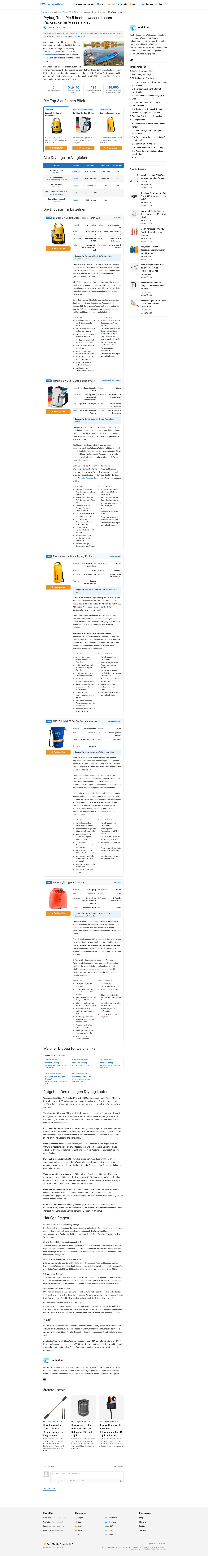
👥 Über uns (147, 4)
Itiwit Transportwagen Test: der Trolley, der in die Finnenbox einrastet (152, 268)
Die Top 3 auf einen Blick (141, 71)
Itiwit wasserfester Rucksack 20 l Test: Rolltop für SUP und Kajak (81, 1430)
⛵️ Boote (78, 1522)
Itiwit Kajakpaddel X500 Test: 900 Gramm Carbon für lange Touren (53, 1430)
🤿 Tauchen (109, 1535)
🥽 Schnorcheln (111, 1518)
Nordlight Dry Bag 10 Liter (83, 113)
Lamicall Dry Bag (56, 170)
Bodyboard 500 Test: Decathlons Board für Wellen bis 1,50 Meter (153, 250)
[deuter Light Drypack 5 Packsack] (58, 898)
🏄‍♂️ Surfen (109, 1530)
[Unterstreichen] (58, 1480)
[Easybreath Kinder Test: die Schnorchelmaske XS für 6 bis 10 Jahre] (134, 214)
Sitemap (142, 1530)
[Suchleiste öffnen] (166, 4)
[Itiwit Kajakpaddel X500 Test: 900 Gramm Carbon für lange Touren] (55, 1418)
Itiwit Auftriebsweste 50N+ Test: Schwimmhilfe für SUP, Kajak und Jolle (111, 1430)
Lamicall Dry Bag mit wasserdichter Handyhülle (76, 218)
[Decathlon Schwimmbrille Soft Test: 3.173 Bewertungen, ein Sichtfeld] (134, 196)
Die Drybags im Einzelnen (142, 78)
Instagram (47, 1526)
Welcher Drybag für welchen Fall (145, 112)
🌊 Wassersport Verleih (83, 4)
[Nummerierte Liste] (64, 1480)
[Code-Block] (73, 1480)
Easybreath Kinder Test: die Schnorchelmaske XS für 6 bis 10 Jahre (153, 214)
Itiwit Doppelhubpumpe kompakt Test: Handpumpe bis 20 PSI (152, 285)
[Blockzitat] (70, 1480)
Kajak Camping (87, 478)
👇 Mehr (133, 4)
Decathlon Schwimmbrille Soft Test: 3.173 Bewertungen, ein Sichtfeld (154, 196)
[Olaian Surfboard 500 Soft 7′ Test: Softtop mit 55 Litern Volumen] (134, 232)
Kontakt (142, 1526)
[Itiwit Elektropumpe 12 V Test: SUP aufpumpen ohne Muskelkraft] (134, 304)
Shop (141, 1518)
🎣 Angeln (122, 4)
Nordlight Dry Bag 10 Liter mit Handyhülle (74, 380)
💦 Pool (78, 1535)
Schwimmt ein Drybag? (144, 144)
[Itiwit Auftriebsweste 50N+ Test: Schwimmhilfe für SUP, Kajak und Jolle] (111, 1418)
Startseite (47, 12)
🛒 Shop (158, 4)
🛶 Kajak (111, 4)
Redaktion (57, 1360)
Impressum (151, 1544)
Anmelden (119, 1466)
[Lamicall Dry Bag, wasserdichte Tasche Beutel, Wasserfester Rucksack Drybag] (56, 126)
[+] (83, 1480)
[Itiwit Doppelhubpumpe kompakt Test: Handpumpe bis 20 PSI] (134, 286)
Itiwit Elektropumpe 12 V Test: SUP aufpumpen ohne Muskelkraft (153, 303)
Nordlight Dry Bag (56, 177)
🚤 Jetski (78, 1526)
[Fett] (52, 1480)
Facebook (47, 1530)
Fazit (133, 157)
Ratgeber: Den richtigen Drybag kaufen (147, 116)
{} (79, 1480)
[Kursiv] (55, 1480)
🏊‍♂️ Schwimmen (111, 1522)
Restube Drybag (56, 185)
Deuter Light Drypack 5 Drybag (68, 882)
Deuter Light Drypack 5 (56, 199)
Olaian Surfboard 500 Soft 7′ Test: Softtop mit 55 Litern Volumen (153, 232)
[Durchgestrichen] (61, 1480)
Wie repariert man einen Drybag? (148, 147)
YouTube (46, 1522)
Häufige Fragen (137, 120)
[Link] (76, 1480)
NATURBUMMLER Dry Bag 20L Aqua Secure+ (75, 721)
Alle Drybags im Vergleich (142, 74)
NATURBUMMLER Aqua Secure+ (56, 192)
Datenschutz (160, 1544)
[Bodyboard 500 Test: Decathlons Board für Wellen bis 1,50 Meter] (134, 250)
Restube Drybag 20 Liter (110, 113)
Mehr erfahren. (80, 36)
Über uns (142, 1522)
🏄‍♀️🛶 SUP (100, 4)
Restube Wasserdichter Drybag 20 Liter (72, 556)
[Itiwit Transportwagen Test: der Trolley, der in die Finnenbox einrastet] (134, 268)
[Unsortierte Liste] (67, 1480)
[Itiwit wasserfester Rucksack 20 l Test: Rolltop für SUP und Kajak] (83, 1418)
